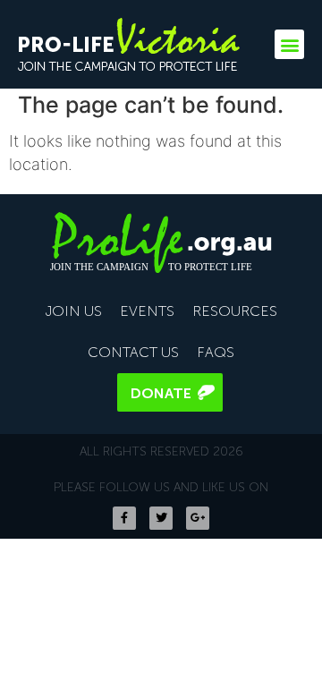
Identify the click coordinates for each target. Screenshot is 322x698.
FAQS (215, 352)
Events (147, 310)
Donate (161, 393)
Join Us (74, 310)
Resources (234, 310)
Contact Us (133, 352)
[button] (289, 44)
